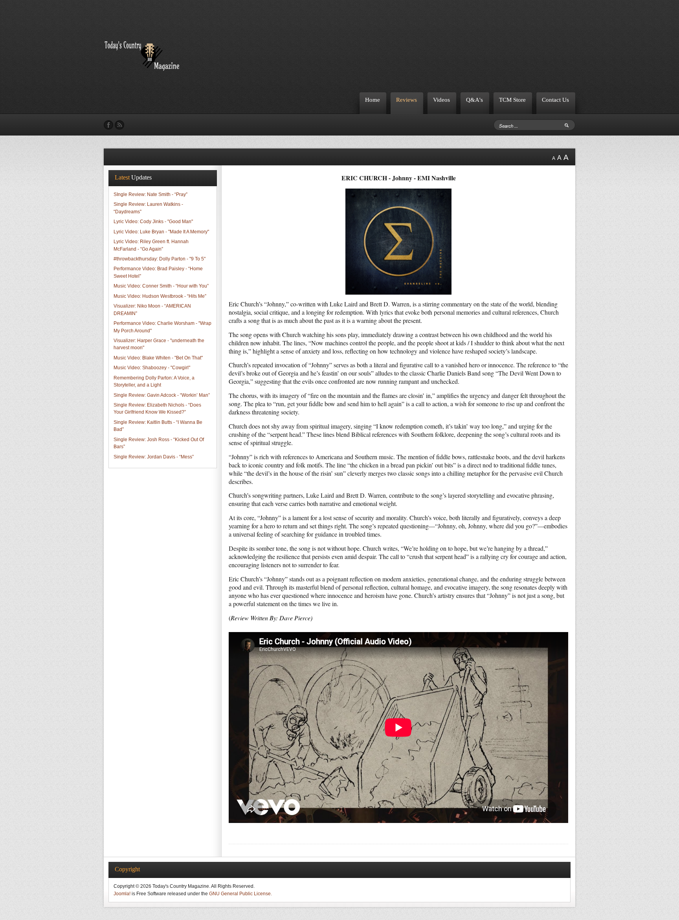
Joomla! (122, 893)
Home (372, 99)
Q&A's (474, 99)
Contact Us (555, 99)
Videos (441, 99)
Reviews (406, 99)
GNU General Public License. (240, 893)
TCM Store (512, 99)
